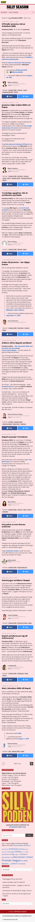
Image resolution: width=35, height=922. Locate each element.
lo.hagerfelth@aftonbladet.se (16, 667)
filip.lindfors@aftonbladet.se (15, 503)
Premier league (11, 860)
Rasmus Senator (13, 743)
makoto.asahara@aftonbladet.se (17, 84)
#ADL (20, 733)
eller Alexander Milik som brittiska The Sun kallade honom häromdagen (17, 348)
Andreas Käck (12, 560)
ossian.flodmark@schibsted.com (16, 616)
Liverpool (23, 854)
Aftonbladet (13, 827)
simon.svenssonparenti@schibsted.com (19, 415)
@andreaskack (16, 561)
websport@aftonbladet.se (21, 845)
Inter (27, 852)
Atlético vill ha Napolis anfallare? (17, 343)
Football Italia (7, 386)
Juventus (5, 854)
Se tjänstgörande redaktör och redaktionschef (17, 916)
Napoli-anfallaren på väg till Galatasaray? (14, 637)
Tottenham (21, 864)
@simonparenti (16, 417)
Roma (9, 864)
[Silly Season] (17, 7)
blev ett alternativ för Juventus (19, 63)
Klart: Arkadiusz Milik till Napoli (16, 688)
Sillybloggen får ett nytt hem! (12, 879)
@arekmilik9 (22, 70)
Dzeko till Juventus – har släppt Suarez (16, 263)
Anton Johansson (13, 321)
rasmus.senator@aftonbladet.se (17, 745)
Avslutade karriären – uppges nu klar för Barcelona (16, 886)
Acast (24, 827)
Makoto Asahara (13, 82)
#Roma (21, 310)
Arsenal (12, 849)
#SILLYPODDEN (13, 12)
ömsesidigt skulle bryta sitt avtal (17, 127)
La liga (12, 854)
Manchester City (7, 857)
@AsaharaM (15, 85)
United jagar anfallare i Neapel (16, 580)
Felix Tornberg (12, 241)
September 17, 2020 (13, 315)
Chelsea (17, 851)
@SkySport (10, 310)
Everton (23, 852)
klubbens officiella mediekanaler (17, 58)
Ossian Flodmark (13, 615)
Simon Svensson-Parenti (15, 414)
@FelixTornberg (16, 244)
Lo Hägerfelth (12, 665)
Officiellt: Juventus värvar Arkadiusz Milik (13, 25)
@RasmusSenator (17, 746)
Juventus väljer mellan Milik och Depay (16, 106)
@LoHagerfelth (16, 668)
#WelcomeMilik (17, 72)
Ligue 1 (17, 854)
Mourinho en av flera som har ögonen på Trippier (16, 895)
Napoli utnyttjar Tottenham (15, 437)
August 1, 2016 (23, 739)
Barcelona (20, 849)
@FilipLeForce (15, 505)
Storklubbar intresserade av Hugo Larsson (17, 891)
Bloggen (4, 12)
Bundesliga (10, 852)
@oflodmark (15, 618)
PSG (22, 861)
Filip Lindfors (12, 502)
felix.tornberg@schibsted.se (15, 243)
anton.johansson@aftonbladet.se (17, 322)
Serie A (14, 863)
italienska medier (12, 551)
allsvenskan (5, 849)
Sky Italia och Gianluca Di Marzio (17, 144)
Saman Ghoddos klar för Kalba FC (14, 882)
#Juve (16, 310)
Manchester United (23, 857)
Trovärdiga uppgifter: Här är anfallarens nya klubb (15, 194)
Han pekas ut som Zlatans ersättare (13, 525)
